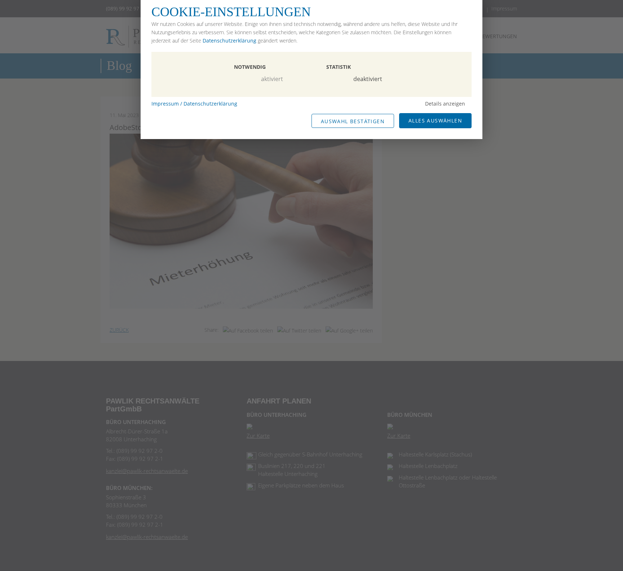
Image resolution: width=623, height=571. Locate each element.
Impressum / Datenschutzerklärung (194, 103)
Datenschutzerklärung (229, 40)
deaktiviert (367, 79)
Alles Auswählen (435, 120)
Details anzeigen (445, 103)
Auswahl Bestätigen (353, 121)
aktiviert (272, 79)
